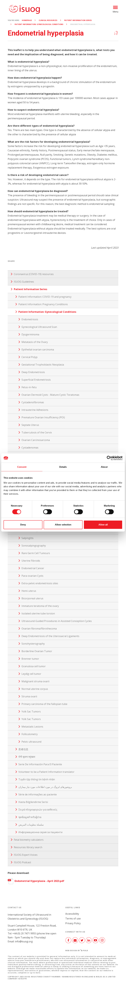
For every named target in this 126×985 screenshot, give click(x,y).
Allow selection (63, 524)
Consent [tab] (21, 467)
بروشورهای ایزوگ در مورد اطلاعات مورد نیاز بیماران (45, 787)
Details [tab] (63, 467)
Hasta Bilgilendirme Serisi (33, 802)
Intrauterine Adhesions (35, 410)
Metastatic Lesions (32, 726)
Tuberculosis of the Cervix (37, 432)
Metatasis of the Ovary (35, 342)
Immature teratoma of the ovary (40, 606)
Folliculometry (30, 734)
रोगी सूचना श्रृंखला (26, 756)
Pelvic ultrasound (31, 741)
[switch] (47, 513)
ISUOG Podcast (22, 862)
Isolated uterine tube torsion (38, 613)
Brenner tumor (30, 658)
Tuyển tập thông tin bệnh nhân (36, 779)
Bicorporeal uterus (32, 598)
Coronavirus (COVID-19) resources (34, 274)
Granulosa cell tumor (34, 666)
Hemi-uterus (29, 591)
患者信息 (23, 749)
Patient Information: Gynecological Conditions (39, 24)
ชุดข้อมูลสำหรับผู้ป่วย (29, 817)
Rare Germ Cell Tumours (36, 553)
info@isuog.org (24, 941)
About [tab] (104, 467)
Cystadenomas (30, 447)
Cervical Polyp (29, 357)
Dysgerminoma (30, 334)
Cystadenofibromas (33, 402)
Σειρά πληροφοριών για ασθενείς (37, 809)
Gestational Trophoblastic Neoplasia (43, 364)
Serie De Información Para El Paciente (40, 764)
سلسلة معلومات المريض (31, 824)
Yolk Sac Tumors (31, 711)
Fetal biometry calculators (28, 839)
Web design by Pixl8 (76, 950)
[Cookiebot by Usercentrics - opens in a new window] (109, 458)
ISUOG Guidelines (24, 281)
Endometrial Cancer (33, 568)
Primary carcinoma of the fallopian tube (44, 704)
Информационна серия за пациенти (40, 832)
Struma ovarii (29, 696)
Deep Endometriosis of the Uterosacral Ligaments (50, 636)
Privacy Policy (73, 923)
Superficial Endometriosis (36, 379)
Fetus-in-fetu (29, 387)
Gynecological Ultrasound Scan (39, 327)
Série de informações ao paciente (37, 794)
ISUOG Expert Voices (25, 854)
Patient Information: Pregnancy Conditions (43, 304)
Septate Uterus (30, 425)
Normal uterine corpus (35, 689)
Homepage (27, 20)
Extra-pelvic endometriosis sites (40, 583)
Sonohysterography (33, 643)
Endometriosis (30, 319)
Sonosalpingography (34, 545)
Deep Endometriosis (33, 372)
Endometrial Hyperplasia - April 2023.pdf (39, 881)
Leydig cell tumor (31, 673)
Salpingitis (27, 538)
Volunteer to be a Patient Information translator (46, 772)
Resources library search (28, 847)
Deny (23, 524)
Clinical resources (48, 20)
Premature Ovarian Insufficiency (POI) (43, 417)
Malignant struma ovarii (35, 681)
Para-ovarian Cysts (32, 575)
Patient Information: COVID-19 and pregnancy (44, 296)
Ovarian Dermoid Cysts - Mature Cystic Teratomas (50, 394)
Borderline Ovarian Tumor (37, 651)
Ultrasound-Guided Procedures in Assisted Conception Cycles (57, 621)
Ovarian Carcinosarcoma (36, 440)
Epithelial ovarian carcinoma (38, 349)
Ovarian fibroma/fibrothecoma (39, 628)
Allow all (103, 524)
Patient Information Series (78, 20)
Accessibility (72, 913)
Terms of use (73, 918)
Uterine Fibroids (31, 560)
